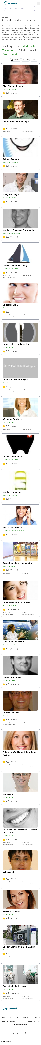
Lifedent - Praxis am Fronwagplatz (19, 230)
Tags (33, 59)
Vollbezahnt (8, 872)
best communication (28, 131)
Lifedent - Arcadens (12, 677)
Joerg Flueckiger (11, 194)
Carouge (14, 89)
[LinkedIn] (22, 1033)
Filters (27, 59)
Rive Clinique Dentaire (13, 86)
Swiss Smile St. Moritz (13, 642)
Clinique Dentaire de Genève (16, 602)
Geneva (13, 383)
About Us (26, 1017)
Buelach (14, 680)
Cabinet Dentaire (11, 159)
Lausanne (14, 162)
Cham (13, 950)
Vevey (13, 835)
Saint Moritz (15, 645)
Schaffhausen (15, 233)
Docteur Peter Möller (12, 457)
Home (3, 1017)
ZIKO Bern (8, 794)
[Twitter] (14, 1033)
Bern (12, 797)
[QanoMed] (12, 3)
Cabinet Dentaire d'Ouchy (15, 265)
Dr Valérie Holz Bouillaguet (15, 380)
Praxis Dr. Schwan (11, 911)
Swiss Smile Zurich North (15, 986)
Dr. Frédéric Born (11, 713)
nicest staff (6, 131)
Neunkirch (14, 495)
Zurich (13, 566)
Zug (12, 347)
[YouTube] (18, 1033)
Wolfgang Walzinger (12, 419)
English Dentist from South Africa (19, 947)
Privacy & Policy (34, 1021)
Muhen (13, 197)
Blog (9, 1017)
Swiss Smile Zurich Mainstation (18, 563)
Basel (13, 125)
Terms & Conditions (8, 1021)
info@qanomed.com (20, 1024)
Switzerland (9, 54)
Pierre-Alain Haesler (12, 527)
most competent (27, 275)
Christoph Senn (10, 305)
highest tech (25, 573)
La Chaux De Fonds (17, 530)
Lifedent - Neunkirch (12, 492)
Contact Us (36, 1017)
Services (17, 1017)
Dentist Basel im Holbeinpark (17, 122)
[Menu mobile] (38, 3)
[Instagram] (26, 1033)
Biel (12, 422)
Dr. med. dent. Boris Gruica (16, 344)
